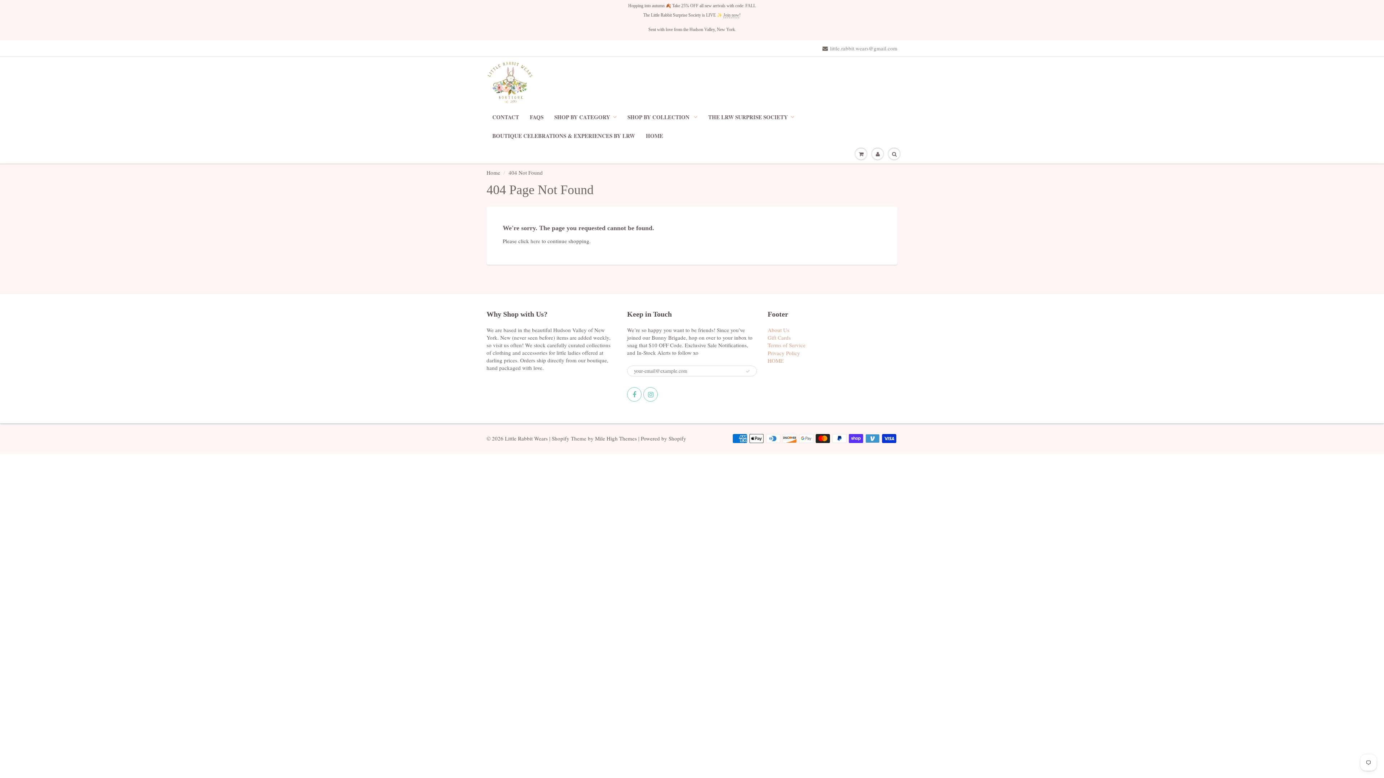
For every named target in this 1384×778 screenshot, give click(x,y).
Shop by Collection (659, 117)
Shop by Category (582, 117)
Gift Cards (779, 337)
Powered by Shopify (663, 438)
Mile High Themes (616, 438)
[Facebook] (634, 394)
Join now (731, 15)
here (535, 241)
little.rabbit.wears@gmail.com (863, 48)
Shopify (560, 438)
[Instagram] (650, 394)
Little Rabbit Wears (526, 438)
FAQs (537, 117)
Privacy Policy (784, 353)
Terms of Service (787, 345)
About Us (778, 330)
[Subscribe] (747, 371)
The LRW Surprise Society (748, 117)
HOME (654, 136)
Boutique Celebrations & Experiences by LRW (563, 136)
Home (493, 172)
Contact (505, 117)
